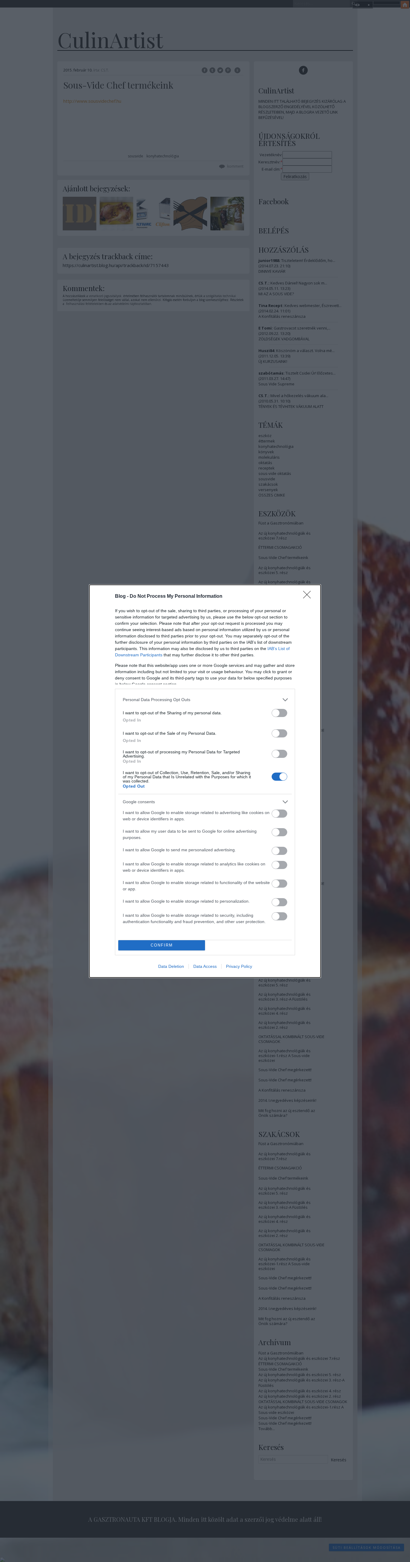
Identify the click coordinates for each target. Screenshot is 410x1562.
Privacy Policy (239, 966)
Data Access (205, 966)
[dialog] (205, 781)
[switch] (279, 713)
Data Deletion (171, 966)
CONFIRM (162, 945)
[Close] (309, 596)
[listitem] (205, 700)
